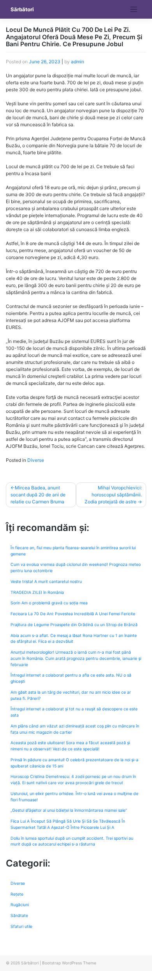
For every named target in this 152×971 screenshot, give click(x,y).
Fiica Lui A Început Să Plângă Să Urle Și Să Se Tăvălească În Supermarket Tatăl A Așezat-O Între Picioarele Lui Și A (68, 824)
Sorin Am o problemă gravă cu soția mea (49, 603)
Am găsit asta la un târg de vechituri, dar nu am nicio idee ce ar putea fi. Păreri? (71, 695)
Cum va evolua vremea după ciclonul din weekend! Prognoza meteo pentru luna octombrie (76, 567)
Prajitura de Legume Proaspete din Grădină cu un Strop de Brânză (74, 624)
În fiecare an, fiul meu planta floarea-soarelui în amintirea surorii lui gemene (73, 551)
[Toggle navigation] (134, 9)
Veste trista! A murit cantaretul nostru (46, 581)
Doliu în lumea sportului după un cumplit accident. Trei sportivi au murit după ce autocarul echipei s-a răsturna (72, 841)
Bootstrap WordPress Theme (69, 963)
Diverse (35, 460)
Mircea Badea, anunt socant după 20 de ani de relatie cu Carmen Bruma (38, 495)
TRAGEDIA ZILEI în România (37, 592)
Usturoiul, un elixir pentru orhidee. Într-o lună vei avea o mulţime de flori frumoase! (74, 796)
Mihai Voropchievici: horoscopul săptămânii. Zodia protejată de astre (113, 495)
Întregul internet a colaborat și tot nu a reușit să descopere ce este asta (74, 712)
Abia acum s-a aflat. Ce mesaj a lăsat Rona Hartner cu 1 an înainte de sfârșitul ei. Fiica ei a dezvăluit (74, 638)
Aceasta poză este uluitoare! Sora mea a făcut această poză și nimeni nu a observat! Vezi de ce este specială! (70, 746)
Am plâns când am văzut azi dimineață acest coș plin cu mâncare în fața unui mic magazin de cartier (75, 729)
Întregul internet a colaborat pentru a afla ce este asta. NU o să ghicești (71, 678)
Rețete (17, 894)
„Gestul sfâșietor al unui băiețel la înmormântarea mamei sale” (69, 810)
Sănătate (19, 915)
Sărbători (22, 9)
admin (77, 61)
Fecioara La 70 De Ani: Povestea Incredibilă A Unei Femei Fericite (73, 613)
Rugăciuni (20, 904)
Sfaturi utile (21, 926)
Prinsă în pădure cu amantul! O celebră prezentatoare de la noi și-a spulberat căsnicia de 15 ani (74, 763)
